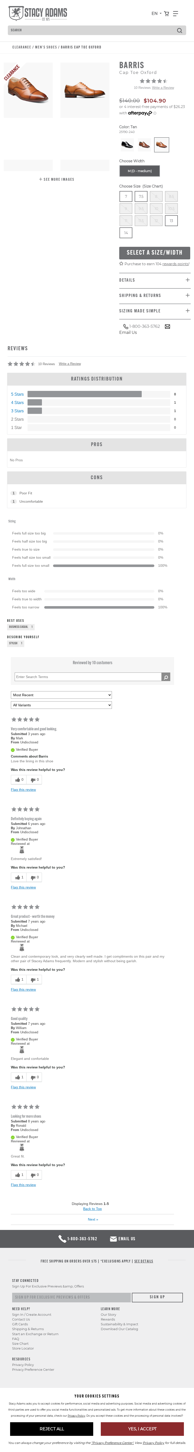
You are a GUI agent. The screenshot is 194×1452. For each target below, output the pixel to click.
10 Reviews (142, 88)
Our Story (108, 1314)
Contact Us (21, 1319)
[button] (56, 180)
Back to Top (92, 1209)
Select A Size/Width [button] (155, 253)
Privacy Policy (23, 1365)
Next (93, 1219)
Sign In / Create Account (31, 1314)
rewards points (175, 264)
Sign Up (157, 1297)
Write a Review (163, 88)
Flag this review (23, 790)
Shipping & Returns (28, 1329)
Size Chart (20, 1344)
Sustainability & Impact (119, 1324)
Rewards (108, 1319)
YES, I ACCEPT (142, 1429)
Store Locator (23, 1348)
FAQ (15, 1339)
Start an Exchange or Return (35, 1334)
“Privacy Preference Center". (112, 1443)
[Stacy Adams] (22, 850)
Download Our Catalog (119, 1329)
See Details (143, 1261)
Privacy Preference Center (33, 1370)
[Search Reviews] (165, 677)
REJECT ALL (52, 1429)
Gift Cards (20, 1324)
